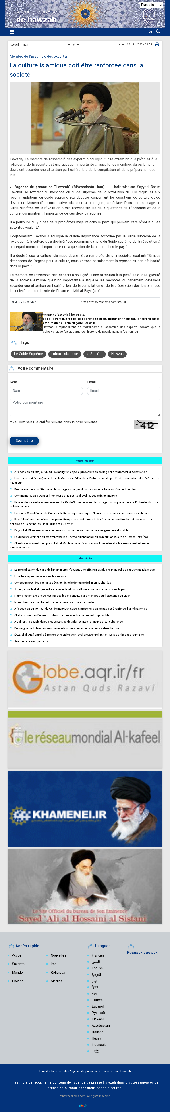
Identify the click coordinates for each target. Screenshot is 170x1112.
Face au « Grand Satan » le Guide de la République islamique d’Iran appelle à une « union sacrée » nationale (82, 513)
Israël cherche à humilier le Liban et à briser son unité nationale (54, 602)
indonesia (99, 1045)
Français (98, 955)
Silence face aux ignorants (31, 641)
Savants (18, 964)
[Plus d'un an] (26, 321)
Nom (13, 382)
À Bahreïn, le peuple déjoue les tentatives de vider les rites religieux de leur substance (68, 621)
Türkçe (97, 1000)
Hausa (96, 1038)
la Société (95, 354)
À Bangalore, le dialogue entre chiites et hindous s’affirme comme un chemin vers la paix (70, 589)
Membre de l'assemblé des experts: (38, 56)
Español (98, 1006)
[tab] (85, 460)
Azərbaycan (101, 1026)
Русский (98, 1013)
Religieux (58, 972)
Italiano (97, 1032)
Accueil (14, 45)
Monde (17, 972)
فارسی (96, 962)
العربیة (96, 974)
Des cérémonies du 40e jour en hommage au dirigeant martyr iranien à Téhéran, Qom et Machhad (75, 489)
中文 (95, 1051)
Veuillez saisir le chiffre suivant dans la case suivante (53, 422)
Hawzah (117, 354)
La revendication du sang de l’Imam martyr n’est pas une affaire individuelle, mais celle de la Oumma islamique (84, 569)
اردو (94, 981)
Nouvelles (58, 955)
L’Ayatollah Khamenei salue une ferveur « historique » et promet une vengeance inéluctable (71, 530)
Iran (25, 45)
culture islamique (64, 354)
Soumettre (24, 441)
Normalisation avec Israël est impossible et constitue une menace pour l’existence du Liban (72, 595)
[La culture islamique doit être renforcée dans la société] (85, 118)
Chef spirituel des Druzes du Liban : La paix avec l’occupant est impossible (61, 615)
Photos (17, 981)
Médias (56, 981)
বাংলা (94, 994)
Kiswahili (98, 1019)
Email (91, 382)
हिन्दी (95, 987)
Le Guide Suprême (28, 354)
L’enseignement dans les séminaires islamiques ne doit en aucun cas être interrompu (68, 628)
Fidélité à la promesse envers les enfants (40, 576)
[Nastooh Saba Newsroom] (85, 1105)
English (97, 968)
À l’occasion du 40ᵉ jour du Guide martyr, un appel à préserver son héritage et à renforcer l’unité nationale (80, 472)
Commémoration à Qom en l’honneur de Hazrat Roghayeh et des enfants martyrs (65, 495)
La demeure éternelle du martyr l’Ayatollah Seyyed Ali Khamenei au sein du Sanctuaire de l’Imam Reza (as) (81, 536)
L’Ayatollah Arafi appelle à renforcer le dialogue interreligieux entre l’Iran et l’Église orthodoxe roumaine (79, 634)
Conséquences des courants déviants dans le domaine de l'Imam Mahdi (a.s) (63, 582)
